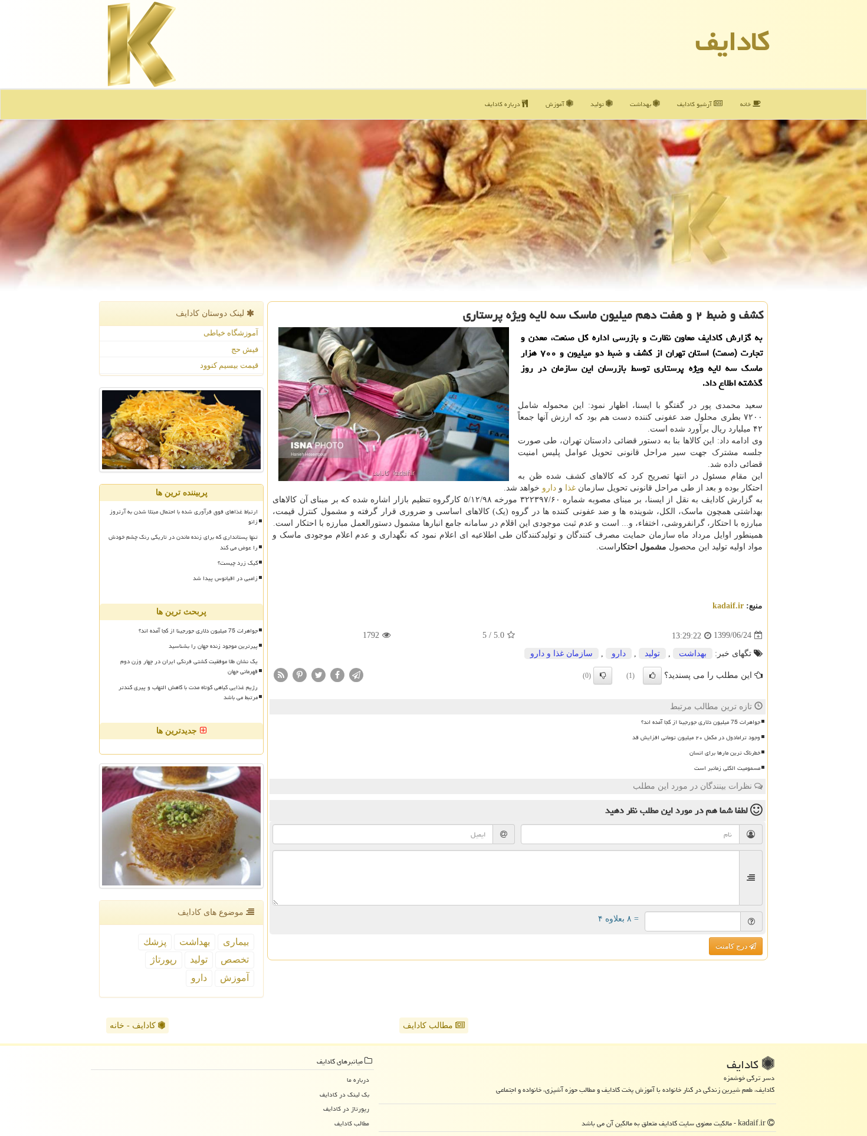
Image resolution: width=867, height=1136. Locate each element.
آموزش (556, 104)
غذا (570, 487)
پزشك (154, 942)
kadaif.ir (728, 605)
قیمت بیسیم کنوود (229, 365)
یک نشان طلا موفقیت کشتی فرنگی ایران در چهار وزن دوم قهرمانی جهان (189, 666)
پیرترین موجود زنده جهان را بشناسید (213, 646)
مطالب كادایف (351, 1123)
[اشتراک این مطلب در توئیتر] (318, 674)
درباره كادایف (503, 104)
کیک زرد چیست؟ (238, 563)
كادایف (732, 41)
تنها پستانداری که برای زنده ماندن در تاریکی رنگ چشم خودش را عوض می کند (183, 542)
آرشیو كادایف (695, 104)
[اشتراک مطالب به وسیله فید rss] (280, 674)
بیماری (236, 942)
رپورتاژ (163, 959)
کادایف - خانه (134, 1025)
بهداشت (641, 104)
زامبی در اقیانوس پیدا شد (225, 578)
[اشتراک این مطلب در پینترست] (299, 674)
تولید (598, 104)
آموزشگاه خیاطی (230, 332)
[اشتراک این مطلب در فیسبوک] (337, 674)
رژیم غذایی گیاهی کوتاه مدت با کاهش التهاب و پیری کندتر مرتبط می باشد (188, 692)
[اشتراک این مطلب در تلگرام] (356, 674)
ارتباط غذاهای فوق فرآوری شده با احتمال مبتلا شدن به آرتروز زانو (184, 517)
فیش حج (244, 349)
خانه (746, 104)
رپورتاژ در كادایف (346, 1108)
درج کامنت (732, 946)
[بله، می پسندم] (652, 675)
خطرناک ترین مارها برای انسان (724, 753)
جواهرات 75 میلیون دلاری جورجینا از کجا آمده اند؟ (700, 722)
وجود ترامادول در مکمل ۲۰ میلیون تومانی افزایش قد (696, 737)
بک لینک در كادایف (344, 1094)
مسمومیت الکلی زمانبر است (727, 768)
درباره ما (358, 1080)
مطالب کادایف (429, 1025)
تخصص (235, 959)
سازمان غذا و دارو (561, 653)
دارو (549, 487)
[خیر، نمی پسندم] (602, 675)
